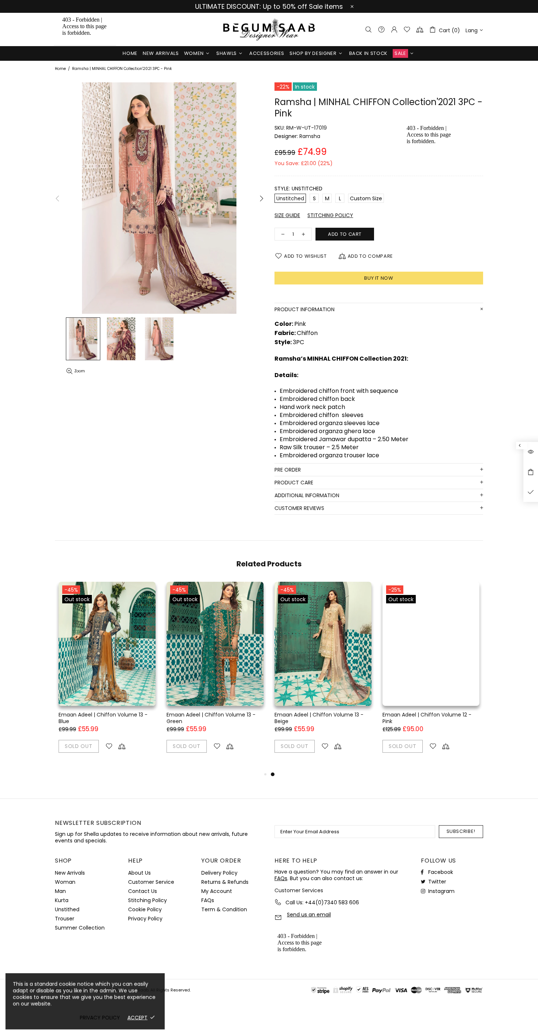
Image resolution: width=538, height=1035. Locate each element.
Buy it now (378, 278)
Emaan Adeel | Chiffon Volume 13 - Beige (318, 718)
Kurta (61, 900)
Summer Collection (80, 927)
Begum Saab (269, 29)
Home (60, 68)
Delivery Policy (219, 873)
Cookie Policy (145, 909)
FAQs (207, 900)
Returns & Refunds (225, 882)
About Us (139, 873)
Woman (65, 882)
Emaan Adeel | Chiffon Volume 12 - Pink (426, 718)
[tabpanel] (323, 676)
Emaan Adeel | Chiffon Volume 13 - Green (211, 718)
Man (60, 891)
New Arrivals (70, 873)
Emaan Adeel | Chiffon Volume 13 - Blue (103, 718)
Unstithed (67, 909)
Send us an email (309, 914)
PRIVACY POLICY (100, 1017)
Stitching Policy (147, 900)
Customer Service (151, 882)
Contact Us (142, 891)
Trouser (64, 918)
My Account (216, 891)
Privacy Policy (145, 918)
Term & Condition (224, 909)
